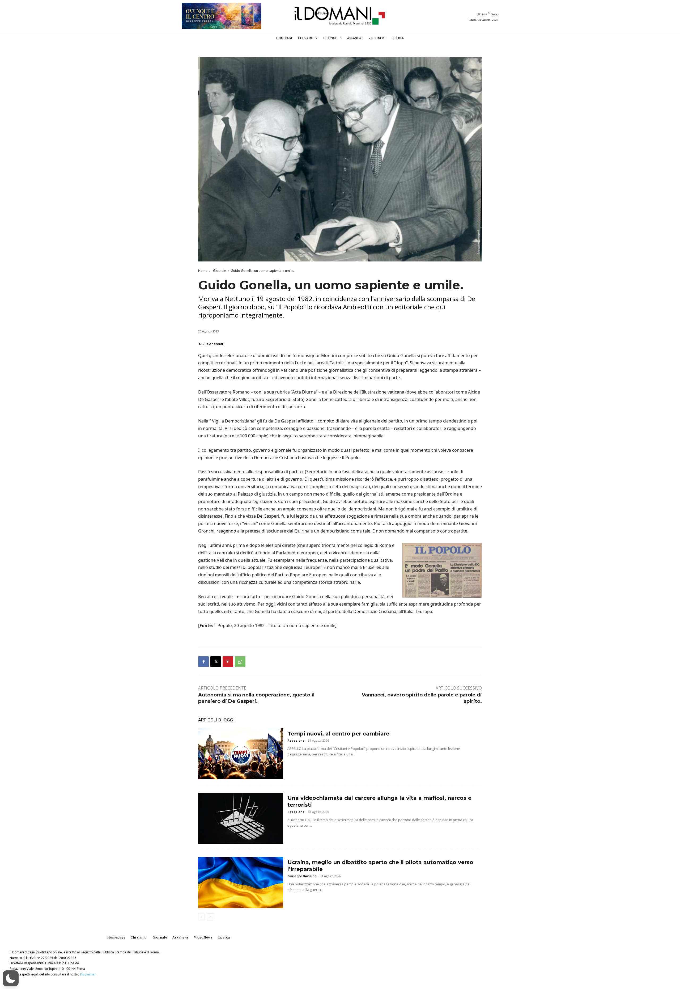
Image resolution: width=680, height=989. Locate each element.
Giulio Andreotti (211, 344)
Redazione (295, 740)
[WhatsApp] (240, 661)
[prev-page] (201, 917)
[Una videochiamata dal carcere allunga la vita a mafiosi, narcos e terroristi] (240, 818)
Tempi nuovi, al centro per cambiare (338, 733)
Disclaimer (88, 974)
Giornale (219, 270)
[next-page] (210, 917)
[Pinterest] (228, 661)
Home (202, 270)
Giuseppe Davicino (301, 876)
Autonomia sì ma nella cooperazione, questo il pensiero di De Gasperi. (256, 698)
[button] (11, 978)
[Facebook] (203, 661)
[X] (215, 661)
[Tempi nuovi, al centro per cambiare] (240, 753)
